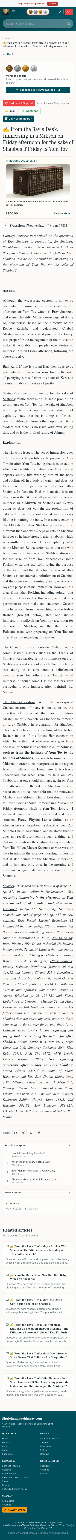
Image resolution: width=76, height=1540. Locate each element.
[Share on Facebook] (39, 1133)
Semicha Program (11, 1466)
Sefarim (44, 1450)
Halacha (6, 1442)
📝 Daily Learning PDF (18, 118)
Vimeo (43, 1473)
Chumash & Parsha (49, 1438)
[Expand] (7, 1154)
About (5, 1446)
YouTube (44, 1469)
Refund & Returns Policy (14, 1489)
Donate (52, 3)
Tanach (44, 1442)
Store (5, 1481)
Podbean (45, 1466)
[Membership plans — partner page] (38, 12)
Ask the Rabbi (9, 1473)
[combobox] (38, 23)
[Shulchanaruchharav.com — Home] (6, 12)
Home (6, 38)
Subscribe (7, 1454)
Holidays (44, 1454)
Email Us (9, 1501)
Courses (6, 1469)
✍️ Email (10, 110)
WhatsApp (32, 110)
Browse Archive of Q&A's (15, 1477)
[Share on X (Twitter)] (31, 1133)
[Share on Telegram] (23, 1133)
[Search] (68, 23)
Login (5, 1450)
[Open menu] (13, 12)
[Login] (60, 12)
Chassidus (45, 1446)
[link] (38, 44)
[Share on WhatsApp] (15, 1133)
